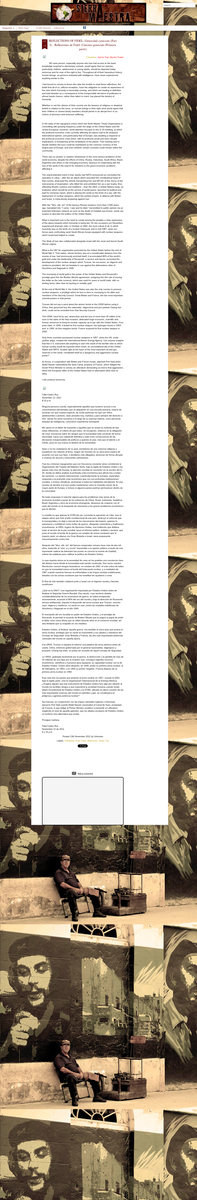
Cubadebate (91, 57)
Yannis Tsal (104, 740)
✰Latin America (43, 28)
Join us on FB (84, 28)
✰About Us (58, 28)
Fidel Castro (81, 740)
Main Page (23, 28)
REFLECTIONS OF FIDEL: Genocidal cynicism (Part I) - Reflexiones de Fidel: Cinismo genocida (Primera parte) (83, 45)
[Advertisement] (140, 88)
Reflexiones (93, 740)
